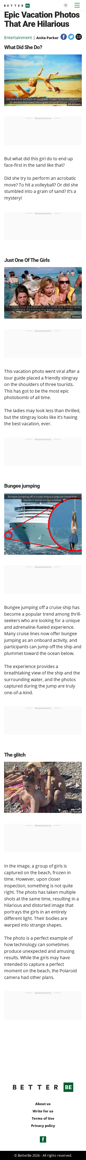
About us (43, 1104)
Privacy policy (43, 1126)
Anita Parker (47, 37)
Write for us (43, 1111)
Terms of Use (43, 1119)
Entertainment (18, 37)
